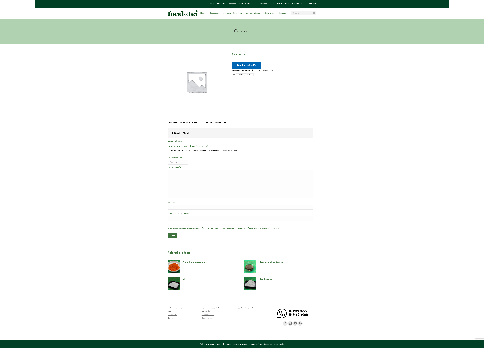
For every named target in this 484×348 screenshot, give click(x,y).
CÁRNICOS (245, 70)
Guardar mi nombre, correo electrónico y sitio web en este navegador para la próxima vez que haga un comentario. (225, 228)
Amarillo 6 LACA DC (194, 262)
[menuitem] (210, 4)
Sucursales (206, 311)
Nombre (172, 202)
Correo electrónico (178, 214)
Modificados (265, 279)
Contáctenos (207, 318)
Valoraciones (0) (215, 123)
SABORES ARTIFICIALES (245, 74)
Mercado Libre (208, 315)
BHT (185, 279)
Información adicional (183, 123)
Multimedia (172, 315)
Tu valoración (175, 167)
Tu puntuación (175, 157)
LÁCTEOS (254, 70)
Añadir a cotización (246, 65)
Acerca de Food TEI (210, 308)
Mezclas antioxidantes (271, 262)
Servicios (171, 318)
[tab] (183, 122)
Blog (169, 311)
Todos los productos (176, 308)
